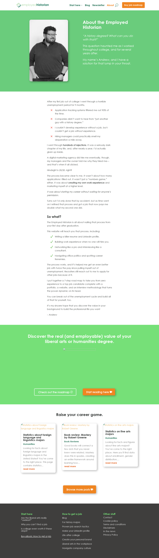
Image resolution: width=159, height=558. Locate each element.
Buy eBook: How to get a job (36, 536)
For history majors (71, 522)
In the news (109, 531)
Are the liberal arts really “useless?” (34, 519)
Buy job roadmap (133, 5)
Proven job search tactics (75, 526)
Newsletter (98, 5)
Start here (74, 5)
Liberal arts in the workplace (77, 544)
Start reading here (97, 392)
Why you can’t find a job (34, 524)
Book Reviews (71, 441)
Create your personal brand (77, 539)
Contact (107, 517)
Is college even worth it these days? (36, 529)
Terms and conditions (114, 524)
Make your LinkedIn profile (76, 531)
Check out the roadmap (53, 392)
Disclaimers (109, 528)
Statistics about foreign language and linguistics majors (37, 437)
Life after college (71, 535)
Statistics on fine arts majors (117, 432)
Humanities (29, 444)
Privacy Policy (110, 534)
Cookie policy (110, 521)
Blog (87, 5)
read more (29, 469)
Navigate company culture (76, 548)
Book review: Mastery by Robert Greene (77, 436)
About (110, 5)
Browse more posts (78, 489)
